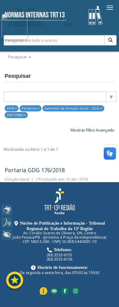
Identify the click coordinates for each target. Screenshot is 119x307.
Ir (111, 96)
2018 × (12, 108)
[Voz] (7, 222)
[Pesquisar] (110, 40)
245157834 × (16, 115)
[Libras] (7, 210)
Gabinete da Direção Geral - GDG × (73, 108)
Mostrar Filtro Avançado (92, 130)
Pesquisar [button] (18, 57)
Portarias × (30, 108)
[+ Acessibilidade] (7, 234)
